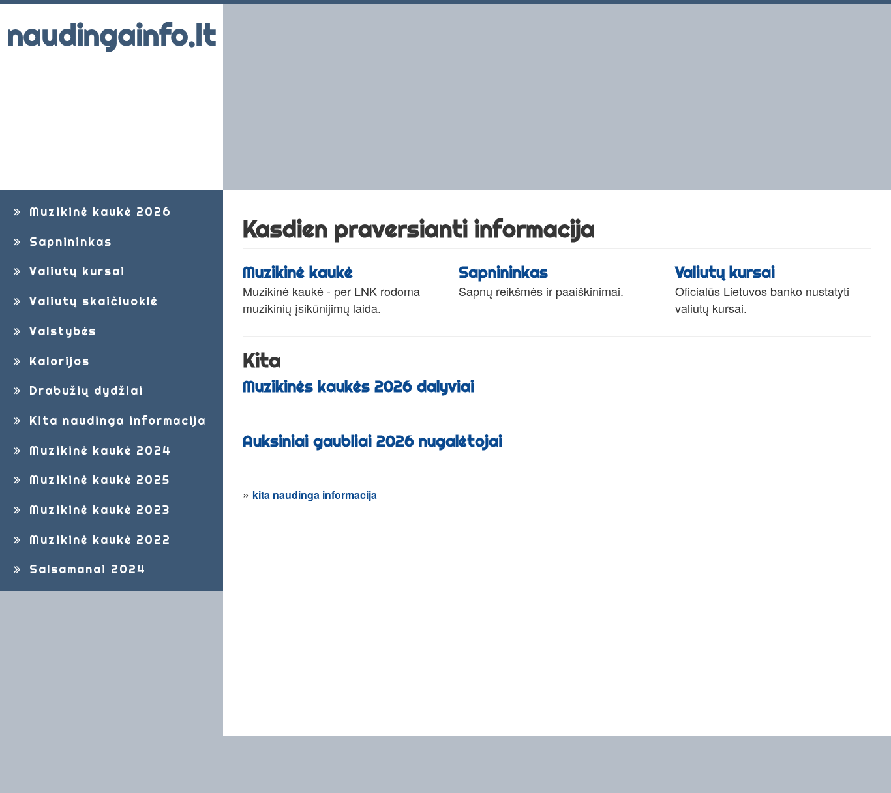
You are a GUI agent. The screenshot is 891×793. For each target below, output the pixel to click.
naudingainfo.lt (111, 34)
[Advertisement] (557, 97)
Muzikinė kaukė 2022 (98, 539)
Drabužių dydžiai (84, 390)
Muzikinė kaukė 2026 (98, 211)
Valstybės (61, 330)
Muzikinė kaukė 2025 (97, 479)
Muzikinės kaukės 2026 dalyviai (358, 386)
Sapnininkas (68, 241)
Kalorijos (57, 360)
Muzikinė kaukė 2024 (98, 450)
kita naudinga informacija (314, 494)
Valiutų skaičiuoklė (91, 300)
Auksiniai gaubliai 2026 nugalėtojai (372, 441)
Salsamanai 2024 (85, 568)
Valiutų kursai (75, 270)
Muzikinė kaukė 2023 (97, 509)
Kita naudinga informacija (115, 420)
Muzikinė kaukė (298, 272)
